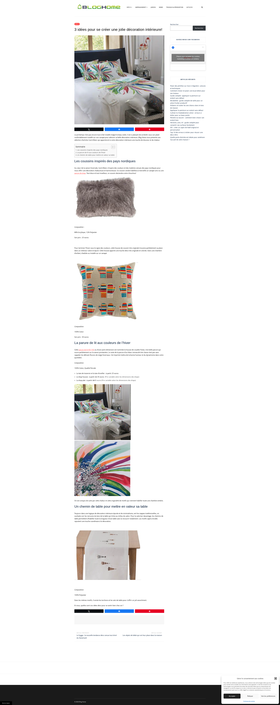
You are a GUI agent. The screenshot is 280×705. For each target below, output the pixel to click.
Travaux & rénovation (174, 7)
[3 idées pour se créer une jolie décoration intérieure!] (119, 79)
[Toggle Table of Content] (112, 147)
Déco (129, 7)
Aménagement (140, 7)
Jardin (153, 7)
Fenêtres (140, 14)
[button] (276, 678)
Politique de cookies (249, 701)
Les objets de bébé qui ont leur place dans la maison (142, 635)
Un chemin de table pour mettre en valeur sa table (96, 155)
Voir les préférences (268, 696)
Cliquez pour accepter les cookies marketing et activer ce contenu (188, 57)
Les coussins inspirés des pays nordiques (92, 150)
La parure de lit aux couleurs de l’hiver (91, 153)
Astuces (189, 7)
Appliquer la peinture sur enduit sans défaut (186, 110)
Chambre (131, 14)
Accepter (232, 696)
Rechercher (174, 24)
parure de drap (80, 173)
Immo (161, 7)
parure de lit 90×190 (87, 350)
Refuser (250, 696)
